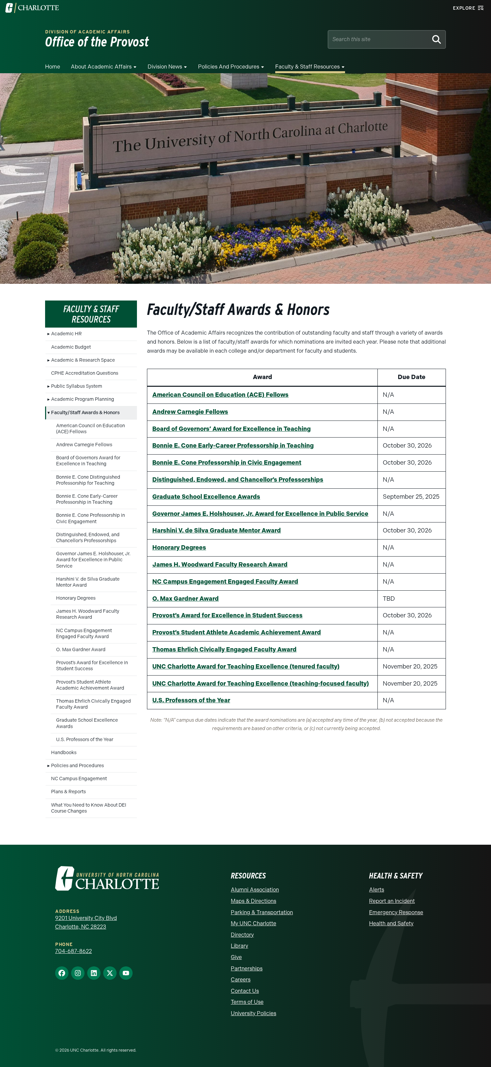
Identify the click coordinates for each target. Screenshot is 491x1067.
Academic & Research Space (83, 360)
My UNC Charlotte (253, 923)
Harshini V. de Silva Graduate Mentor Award (88, 582)
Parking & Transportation (262, 912)
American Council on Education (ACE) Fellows (90, 429)
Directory (242, 935)
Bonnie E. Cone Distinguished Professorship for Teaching (88, 480)
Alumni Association (255, 889)
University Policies (253, 1013)
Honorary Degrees (76, 598)
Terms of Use (247, 1002)
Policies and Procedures (228, 67)
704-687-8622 (73, 951)
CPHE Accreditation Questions (84, 373)
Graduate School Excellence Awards (87, 723)
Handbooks (63, 752)
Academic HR (66, 334)
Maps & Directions (253, 901)
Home (52, 67)
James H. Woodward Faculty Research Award (87, 614)
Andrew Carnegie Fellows (84, 445)
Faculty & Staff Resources (307, 67)
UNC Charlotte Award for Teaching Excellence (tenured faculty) (246, 666)
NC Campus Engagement (79, 779)
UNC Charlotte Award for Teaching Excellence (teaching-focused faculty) (260, 683)
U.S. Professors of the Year (84, 739)
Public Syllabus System (76, 386)
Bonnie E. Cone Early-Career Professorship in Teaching (87, 499)
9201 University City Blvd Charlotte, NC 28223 (86, 922)
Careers (241, 979)
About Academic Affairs (101, 67)
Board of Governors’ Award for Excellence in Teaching (231, 429)
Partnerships (247, 968)
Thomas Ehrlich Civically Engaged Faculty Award (93, 704)
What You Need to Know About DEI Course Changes (88, 808)
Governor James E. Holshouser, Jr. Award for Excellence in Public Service (93, 560)
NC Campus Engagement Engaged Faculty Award (84, 633)
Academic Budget (71, 347)
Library (239, 946)
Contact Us (245, 991)
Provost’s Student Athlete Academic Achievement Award (90, 685)
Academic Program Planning (82, 399)
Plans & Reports (68, 792)
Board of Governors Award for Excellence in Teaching (88, 461)
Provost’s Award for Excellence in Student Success (92, 666)
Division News (165, 67)
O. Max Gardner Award (81, 650)
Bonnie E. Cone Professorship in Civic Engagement (90, 518)
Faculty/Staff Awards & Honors (85, 413)
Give (236, 957)
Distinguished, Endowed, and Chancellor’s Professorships (88, 538)
